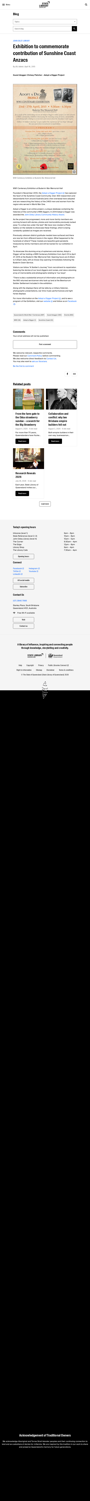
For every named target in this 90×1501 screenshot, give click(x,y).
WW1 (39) (17, 320)
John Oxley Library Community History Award (44, 214)
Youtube (32, 571)
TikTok (16, 571)
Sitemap (39, 670)
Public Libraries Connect (57, 665)
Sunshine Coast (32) (46, 320)
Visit (23, 619)
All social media (23, 580)
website (46, 301)
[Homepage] (35, 655)
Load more (45, 504)
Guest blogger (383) (54, 315)
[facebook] (67, 373)
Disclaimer (50, 670)
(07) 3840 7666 (20, 600)
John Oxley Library (21, 41)
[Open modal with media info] (74, 172)
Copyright (30, 665)
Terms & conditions (66, 670)
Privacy (41, 665)
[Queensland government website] (55, 655)
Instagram (33, 568)
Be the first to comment (23, 366)
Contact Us (51, 358)
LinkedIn (16, 574)
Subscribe (23, 586)
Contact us (24, 626)
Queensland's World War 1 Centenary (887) (29, 315)
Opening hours (23, 556)
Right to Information (24, 670)
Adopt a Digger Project (52, 193)
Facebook (17, 568)
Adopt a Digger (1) (29, 320)
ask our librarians (39, 361)
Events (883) (68, 315)
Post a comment (45, 344)
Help (20, 665)
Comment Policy (34, 355)
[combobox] (45, 21)
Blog (16, 14)
